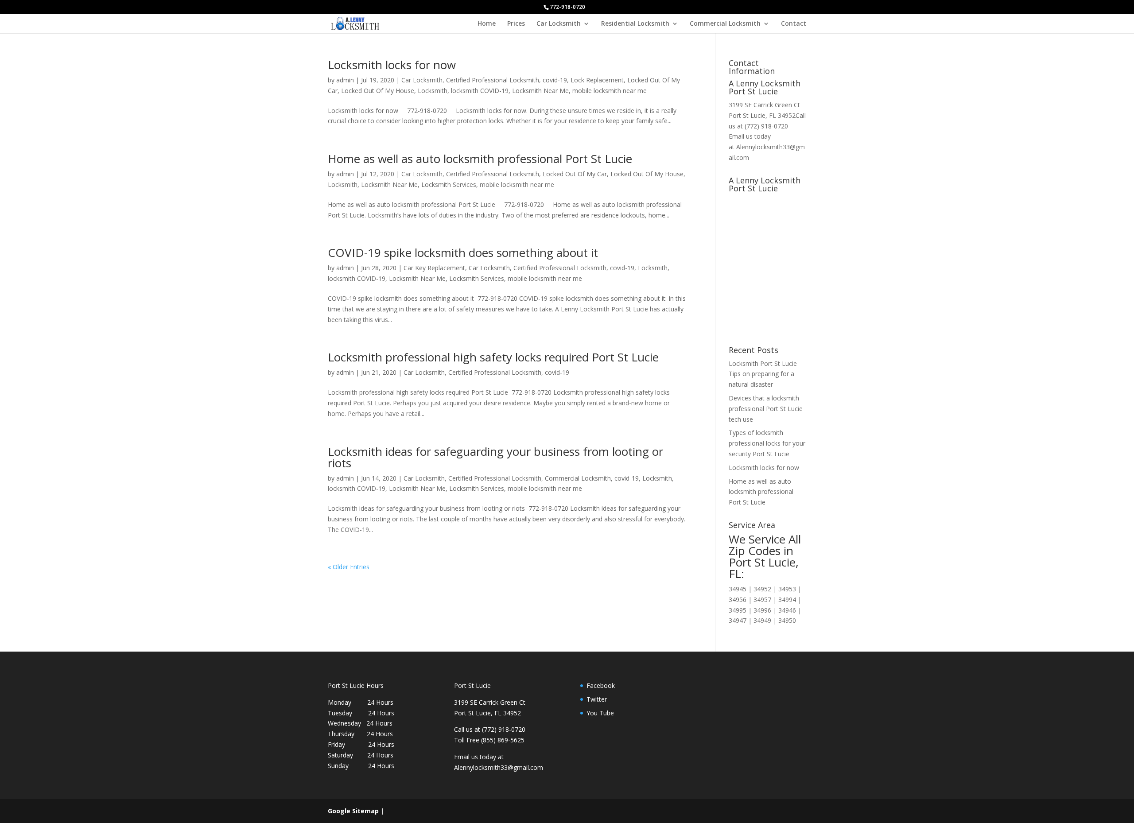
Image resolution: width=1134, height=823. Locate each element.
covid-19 (555, 80)
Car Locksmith (558, 23)
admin (345, 80)
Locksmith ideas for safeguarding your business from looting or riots (495, 457)
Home (487, 23)
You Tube (600, 713)
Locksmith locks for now (392, 65)
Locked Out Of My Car (575, 174)
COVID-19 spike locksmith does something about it (463, 252)
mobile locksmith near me (609, 90)
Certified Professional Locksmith (492, 80)
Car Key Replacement (434, 268)
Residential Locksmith (635, 23)
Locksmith (432, 90)
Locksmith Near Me (540, 90)
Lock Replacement (597, 80)
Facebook (600, 685)
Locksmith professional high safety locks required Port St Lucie (493, 357)
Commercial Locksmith (725, 23)
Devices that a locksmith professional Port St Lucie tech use (766, 408)
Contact (793, 23)
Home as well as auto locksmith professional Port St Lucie (480, 159)
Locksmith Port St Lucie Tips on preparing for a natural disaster (763, 374)
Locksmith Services (448, 184)
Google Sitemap (353, 811)
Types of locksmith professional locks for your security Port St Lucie (767, 443)
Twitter (596, 699)
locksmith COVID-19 (480, 90)
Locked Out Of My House (377, 90)
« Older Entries (348, 567)
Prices (516, 23)
